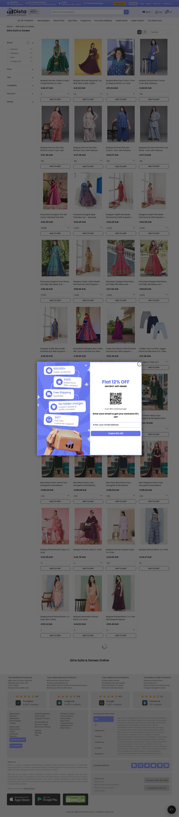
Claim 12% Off (115, 433)
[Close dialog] (139, 364)
